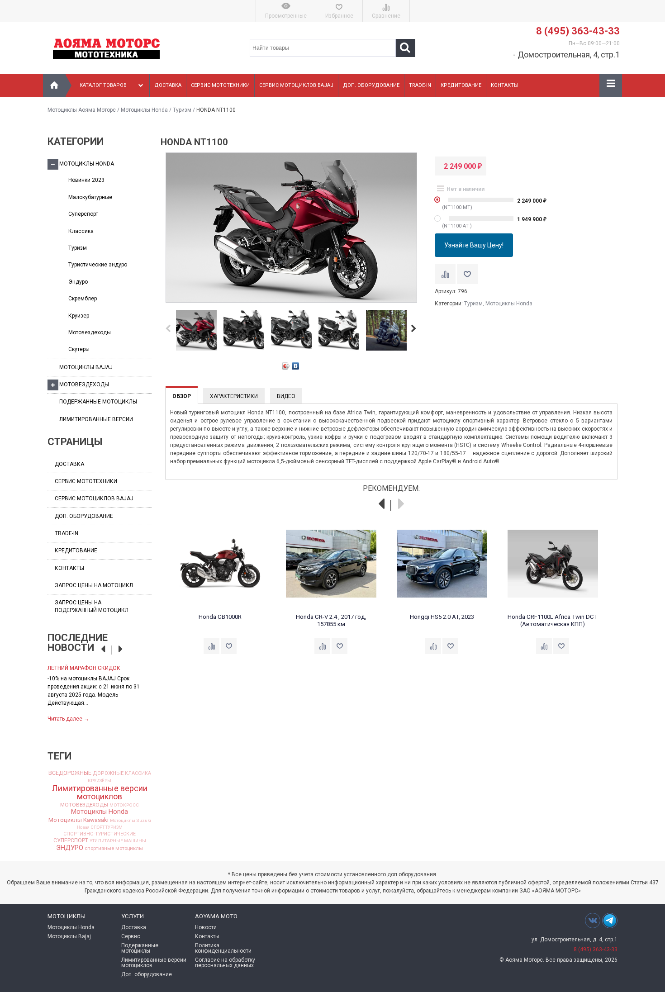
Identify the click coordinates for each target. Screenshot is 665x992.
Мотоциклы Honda (144, 110)
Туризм (182, 110)
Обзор (181, 396)
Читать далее (68, 719)
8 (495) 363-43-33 (578, 31)
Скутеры (79, 349)
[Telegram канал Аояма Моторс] (610, 922)
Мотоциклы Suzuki (130, 820)
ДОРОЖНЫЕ (108, 773)
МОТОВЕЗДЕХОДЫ (84, 805)
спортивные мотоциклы (114, 848)
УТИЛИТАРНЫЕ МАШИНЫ (118, 841)
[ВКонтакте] (295, 366)
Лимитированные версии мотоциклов (99, 792)
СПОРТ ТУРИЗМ (107, 827)
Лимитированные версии (96, 419)
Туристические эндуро (97, 264)
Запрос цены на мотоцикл (94, 585)
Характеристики (234, 396)
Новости (206, 927)
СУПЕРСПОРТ (70, 840)
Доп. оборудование (371, 85)
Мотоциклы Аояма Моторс (82, 110)
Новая (83, 827)
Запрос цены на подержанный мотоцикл (91, 606)
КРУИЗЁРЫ (99, 780)
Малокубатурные (90, 197)
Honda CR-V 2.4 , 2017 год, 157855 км (331, 620)
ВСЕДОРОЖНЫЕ (69, 773)
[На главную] (54, 85)
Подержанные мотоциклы (98, 402)
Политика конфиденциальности (223, 948)
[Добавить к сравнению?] (445, 274)
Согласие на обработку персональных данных (225, 962)
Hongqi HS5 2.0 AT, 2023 (442, 616)
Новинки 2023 (86, 180)
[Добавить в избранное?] (467, 274)
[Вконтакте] (592, 920)
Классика (81, 231)
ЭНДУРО (69, 848)
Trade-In (420, 85)
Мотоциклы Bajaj (86, 367)
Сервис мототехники (220, 85)
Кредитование (461, 85)
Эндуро (78, 282)
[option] (100, 692)
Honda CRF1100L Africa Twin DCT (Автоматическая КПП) (553, 620)
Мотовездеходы (89, 332)
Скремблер (82, 298)
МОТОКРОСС (124, 805)
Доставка (167, 85)
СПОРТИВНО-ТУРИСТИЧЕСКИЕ (99, 834)
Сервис (130, 936)
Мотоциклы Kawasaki (78, 820)
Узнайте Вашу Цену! (474, 245)
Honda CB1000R (220, 616)
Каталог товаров (103, 85)
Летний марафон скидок (84, 668)
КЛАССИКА (138, 773)
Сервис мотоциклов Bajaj (296, 85)
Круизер (78, 316)
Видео (286, 396)
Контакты (504, 85)
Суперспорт (83, 214)
